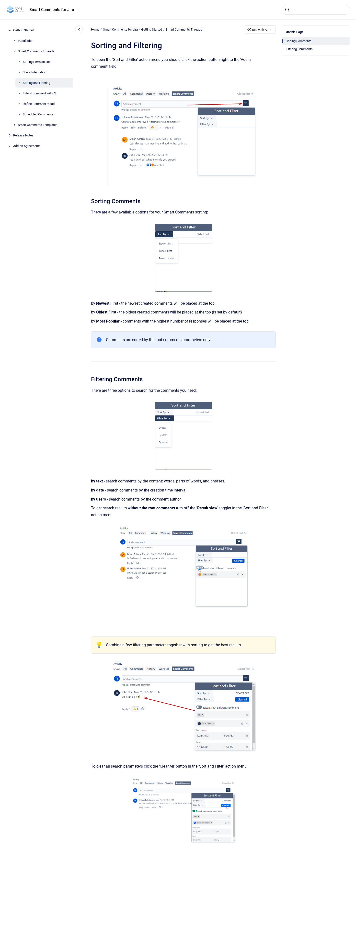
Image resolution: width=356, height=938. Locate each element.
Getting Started (23, 30)
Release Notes (23, 135)
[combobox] (316, 9)
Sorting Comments (298, 41)
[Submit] (287, 10)
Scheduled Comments (38, 114)
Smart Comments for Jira (51, 9)
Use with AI (260, 30)
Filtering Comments (299, 49)
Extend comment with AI (39, 93)
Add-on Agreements (27, 146)
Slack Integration (34, 72)
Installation (25, 41)
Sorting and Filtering (36, 83)
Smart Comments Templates (37, 125)
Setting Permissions (37, 62)
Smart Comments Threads (36, 51)
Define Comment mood (39, 104)
